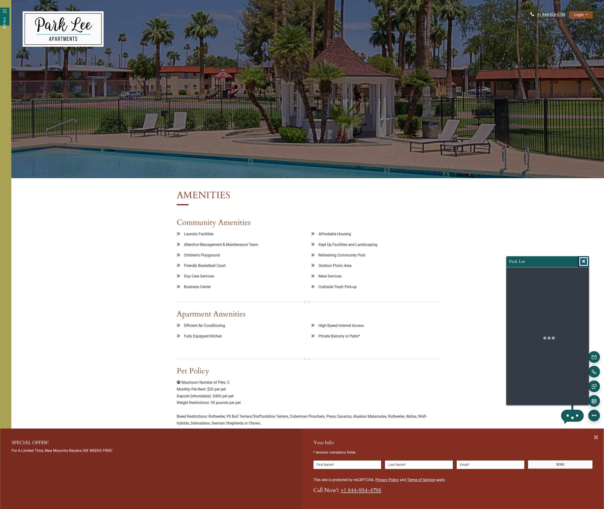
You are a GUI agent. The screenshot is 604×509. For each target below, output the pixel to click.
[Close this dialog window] (583, 261)
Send (560, 464)
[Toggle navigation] (4, 16)
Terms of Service (421, 479)
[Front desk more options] (594, 415)
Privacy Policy (387, 479)
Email (464, 464)
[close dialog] (596, 437)
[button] (581, 15)
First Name (325, 464)
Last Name (397, 464)
